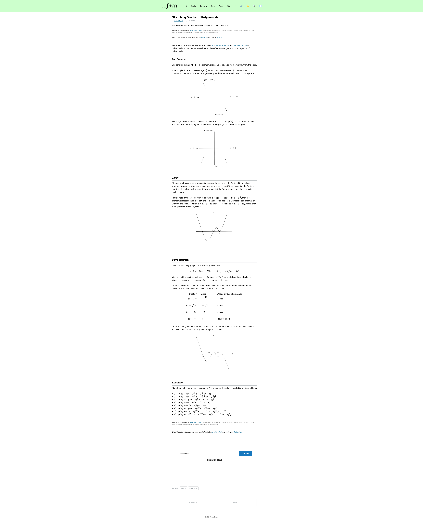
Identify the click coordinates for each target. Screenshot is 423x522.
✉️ (260, 6)
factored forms (240, 45)
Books (193, 6)
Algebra (183, 488)
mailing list (204, 37)
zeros (226, 45)
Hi (186, 6)
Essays (203, 6)
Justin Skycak (178, 21)
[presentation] (208, 70)
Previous (193, 502)
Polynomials (193, 488)
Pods (221, 6)
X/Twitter (219, 37)
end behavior (217, 45)
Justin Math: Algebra (196, 30)
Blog (213, 6)
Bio (228, 6)
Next (235, 502)
